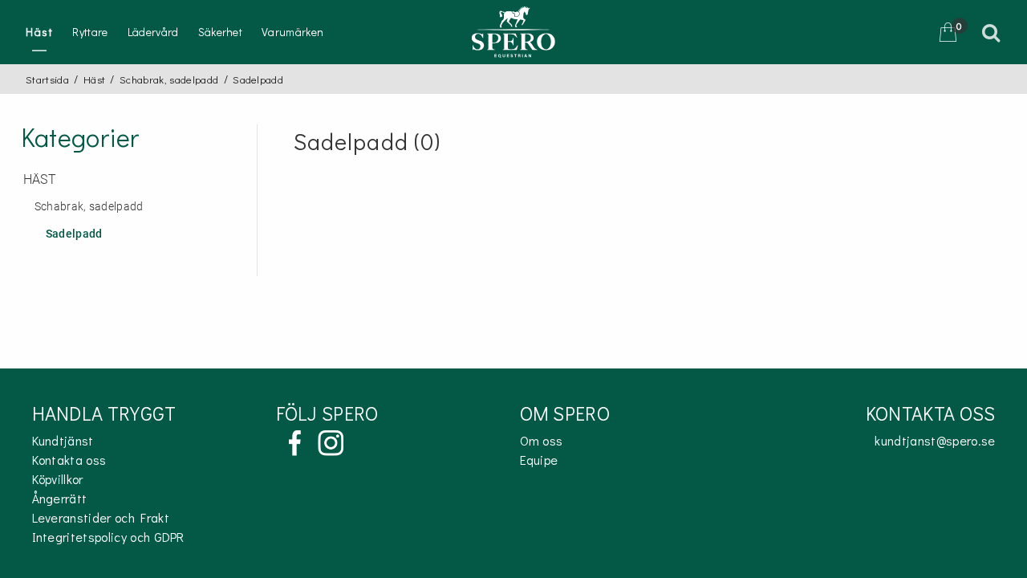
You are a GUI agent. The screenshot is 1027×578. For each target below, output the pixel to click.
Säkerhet (220, 31)
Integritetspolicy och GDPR (108, 536)
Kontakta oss (69, 459)
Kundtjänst (63, 440)
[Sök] (993, 32)
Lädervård (153, 31)
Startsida (47, 79)
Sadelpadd (74, 234)
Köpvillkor (57, 478)
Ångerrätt (59, 498)
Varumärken (292, 31)
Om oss (541, 440)
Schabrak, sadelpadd (169, 79)
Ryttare (90, 31)
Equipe (539, 459)
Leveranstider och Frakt (100, 517)
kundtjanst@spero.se (935, 440)
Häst (39, 31)
